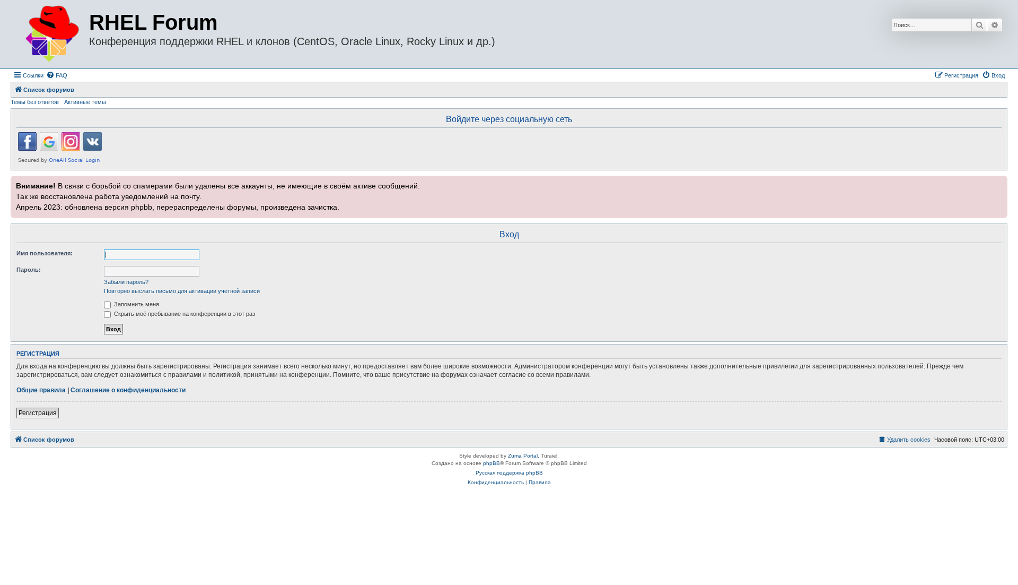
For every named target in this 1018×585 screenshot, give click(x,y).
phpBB (491, 463)
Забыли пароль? (126, 282)
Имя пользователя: (44, 253)
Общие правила (41, 390)
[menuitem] (56, 75)
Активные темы (85, 102)
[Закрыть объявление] (998, 182)
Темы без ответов (35, 102)
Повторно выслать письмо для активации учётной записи (182, 291)
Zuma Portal (523, 456)
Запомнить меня (135, 304)
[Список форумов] (51, 34)
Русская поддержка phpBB (509, 473)
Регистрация (38, 413)
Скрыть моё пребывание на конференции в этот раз (183, 314)
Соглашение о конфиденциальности (128, 390)
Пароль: (28, 269)
